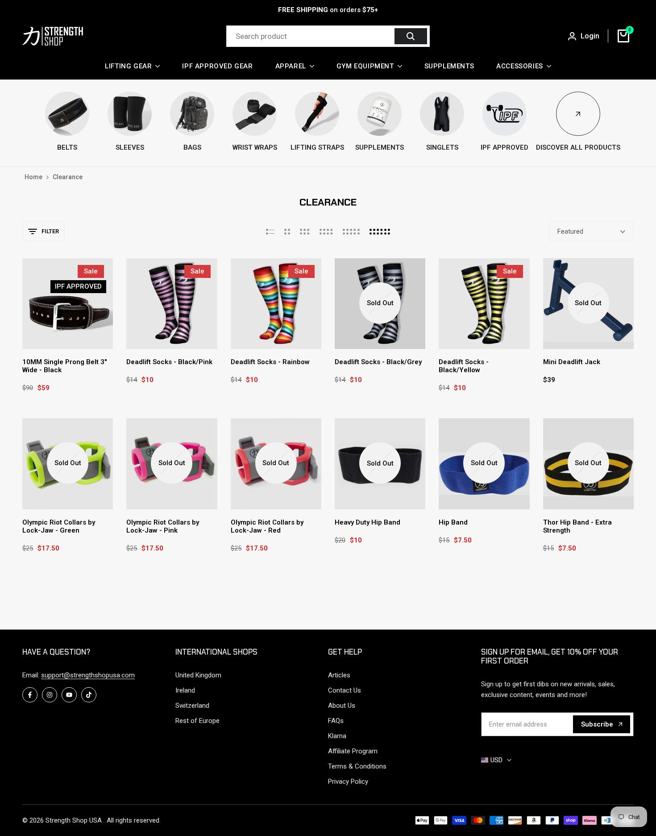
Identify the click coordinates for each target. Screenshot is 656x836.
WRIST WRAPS (255, 147)
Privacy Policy (348, 781)
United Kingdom (198, 675)
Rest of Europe (197, 721)
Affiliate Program (353, 751)
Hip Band (453, 522)
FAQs (336, 721)
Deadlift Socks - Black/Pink (169, 362)
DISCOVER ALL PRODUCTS (578, 147)
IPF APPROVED (504, 147)
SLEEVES (130, 147)
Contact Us (344, 690)
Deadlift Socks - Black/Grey (378, 362)
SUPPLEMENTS (379, 147)
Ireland (185, 690)
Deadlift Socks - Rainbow (270, 362)
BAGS (192, 147)
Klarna (337, 736)
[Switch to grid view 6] (379, 231)
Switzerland (192, 706)
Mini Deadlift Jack (571, 362)
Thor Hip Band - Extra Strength (577, 526)
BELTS (67, 147)
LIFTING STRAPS (317, 147)
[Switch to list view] (270, 231)
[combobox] (311, 36)
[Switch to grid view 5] (351, 231)
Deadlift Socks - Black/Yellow (464, 366)
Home (33, 177)
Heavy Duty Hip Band (367, 522)
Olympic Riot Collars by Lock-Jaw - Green (58, 526)
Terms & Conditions (357, 766)
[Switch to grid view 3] (305, 231)
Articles (339, 675)
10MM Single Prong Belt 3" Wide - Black (64, 366)
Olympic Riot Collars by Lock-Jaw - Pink (162, 526)
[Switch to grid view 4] (326, 231)
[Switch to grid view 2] (287, 231)
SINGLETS (442, 147)
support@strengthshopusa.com (88, 675)
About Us (341, 706)
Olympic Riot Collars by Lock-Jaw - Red (267, 526)
